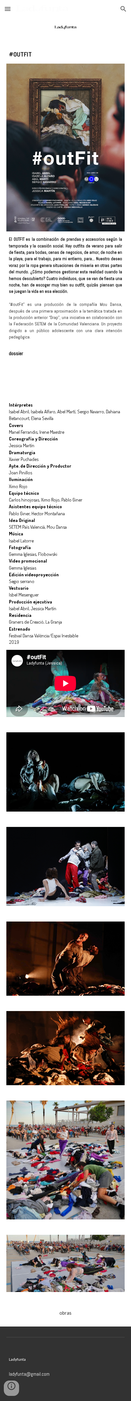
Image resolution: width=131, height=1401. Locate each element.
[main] (65, 54)
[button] (7, 9)
